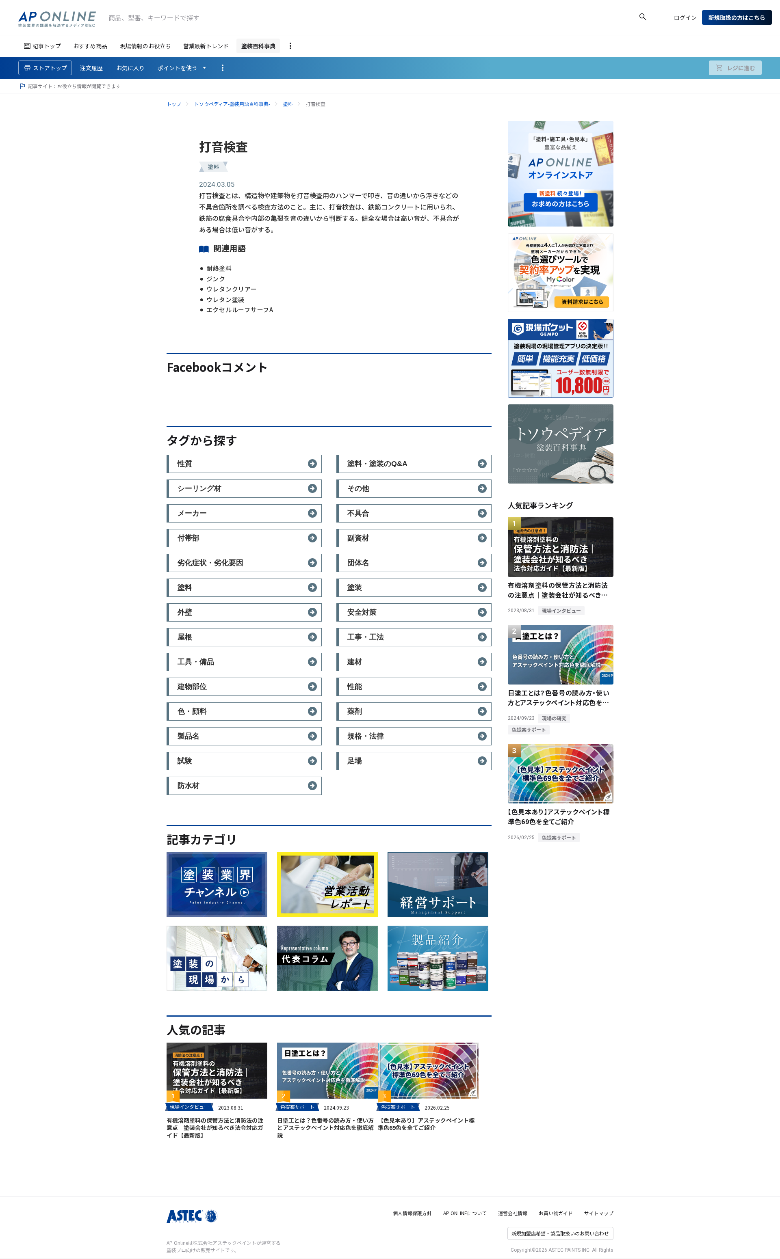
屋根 (185, 637)
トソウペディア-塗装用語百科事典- (232, 103)
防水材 (188, 786)
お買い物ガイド (556, 1212)
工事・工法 (365, 637)
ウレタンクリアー (231, 289)
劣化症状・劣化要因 (210, 563)
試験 (185, 761)
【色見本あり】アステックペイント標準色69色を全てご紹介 (426, 1124)
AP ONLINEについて (465, 1212)
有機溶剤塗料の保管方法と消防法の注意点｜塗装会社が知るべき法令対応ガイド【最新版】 (215, 1127)
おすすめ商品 (90, 46)
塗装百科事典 (258, 46)
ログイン (685, 17)
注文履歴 (91, 68)
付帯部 (188, 538)
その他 (358, 488)
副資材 (358, 538)
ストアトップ (50, 68)
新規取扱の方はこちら (736, 17)
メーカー (192, 513)
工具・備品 (196, 662)
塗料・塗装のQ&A (377, 464)
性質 (185, 464)
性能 (354, 686)
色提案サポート (297, 1106)
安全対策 (362, 612)
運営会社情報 (512, 1212)
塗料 (288, 103)
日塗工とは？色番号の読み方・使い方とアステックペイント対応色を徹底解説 (325, 1127)
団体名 (358, 563)
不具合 (358, 513)
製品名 (188, 736)
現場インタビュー (189, 1106)
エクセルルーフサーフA (239, 309)
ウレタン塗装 (225, 299)
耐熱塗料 (219, 268)
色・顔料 (192, 711)
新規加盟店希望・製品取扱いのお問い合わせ (560, 1233)
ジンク (215, 278)
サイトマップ (598, 1212)
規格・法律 (365, 736)
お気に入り (130, 68)
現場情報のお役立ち (145, 46)
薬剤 (354, 711)
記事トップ (46, 46)
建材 (354, 662)
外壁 (185, 612)
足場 (354, 761)
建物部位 (192, 686)
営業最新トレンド (206, 46)
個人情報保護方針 (412, 1212)
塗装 (354, 587)
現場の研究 (554, 718)
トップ (174, 103)
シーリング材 (199, 488)
